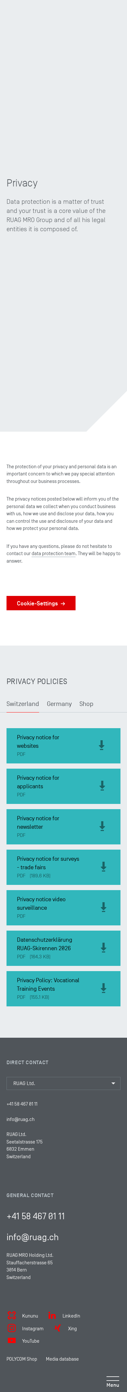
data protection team (54, 553)
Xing (72, 1328)
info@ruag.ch (21, 1119)
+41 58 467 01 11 (22, 1104)
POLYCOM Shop (22, 1359)
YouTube (30, 1341)
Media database (62, 1359)
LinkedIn (71, 1316)
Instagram (33, 1328)
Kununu (30, 1316)
